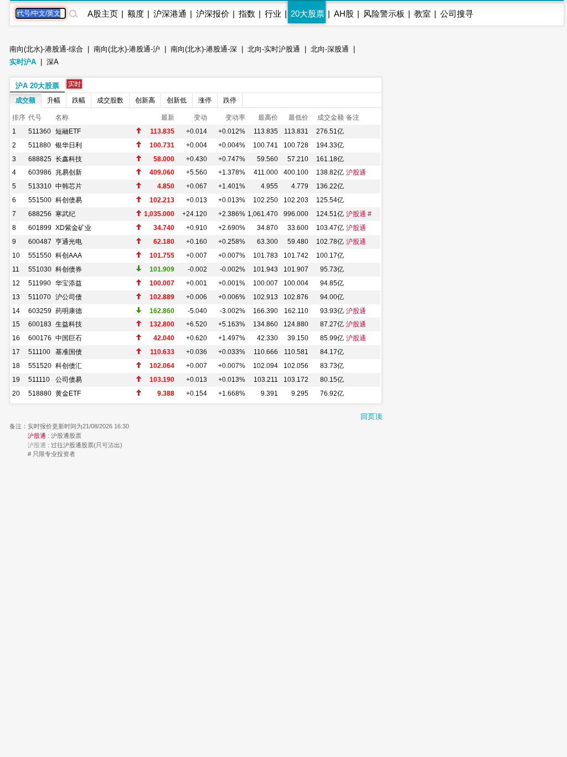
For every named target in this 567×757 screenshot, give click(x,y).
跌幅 (78, 100)
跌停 (229, 100)
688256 (39, 214)
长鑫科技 (68, 159)
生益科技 (68, 324)
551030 (39, 269)
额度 (135, 13)
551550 (39, 255)
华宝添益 (68, 283)
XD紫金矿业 (73, 228)
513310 (39, 186)
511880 (39, 145)
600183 (39, 324)
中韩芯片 (68, 186)
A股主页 (102, 13)
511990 (39, 283)
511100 (39, 352)
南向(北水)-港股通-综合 (46, 49)
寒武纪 (65, 214)
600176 (39, 338)
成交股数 (110, 100)
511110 (39, 379)
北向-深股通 (330, 49)
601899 (39, 228)
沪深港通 (170, 13)
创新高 (145, 100)
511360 (39, 131)
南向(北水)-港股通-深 (204, 49)
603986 (39, 172)
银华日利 (68, 145)
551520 (39, 366)
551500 (39, 200)
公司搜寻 (456, 13)
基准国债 (68, 352)
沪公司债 (68, 297)
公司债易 (68, 379)
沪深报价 (212, 13)
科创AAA (68, 255)
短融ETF (68, 131)
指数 (247, 13)
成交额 (25, 100)
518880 (39, 393)
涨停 (205, 100)
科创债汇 (68, 366)
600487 (39, 241)
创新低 (177, 100)
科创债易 (68, 200)
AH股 (344, 13)
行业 (273, 13)
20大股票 (307, 13)
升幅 (53, 100)
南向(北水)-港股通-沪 (127, 49)
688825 (39, 159)
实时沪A (22, 62)
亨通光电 (68, 241)
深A (53, 62)
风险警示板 (384, 13)
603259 (39, 311)
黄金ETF (68, 393)
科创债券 (68, 269)
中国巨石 (68, 338)
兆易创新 (68, 172)
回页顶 (371, 416)
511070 (39, 297)
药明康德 (68, 311)
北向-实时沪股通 (274, 49)
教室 (422, 13)
